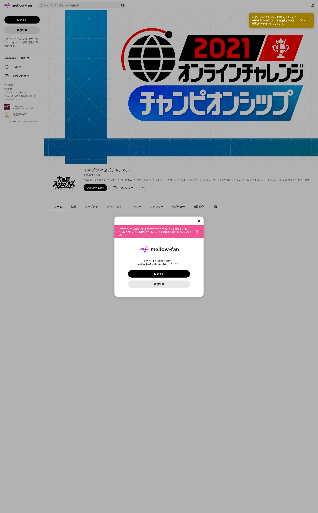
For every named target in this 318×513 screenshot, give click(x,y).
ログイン (159, 273)
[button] (159, 231)
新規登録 (159, 284)
